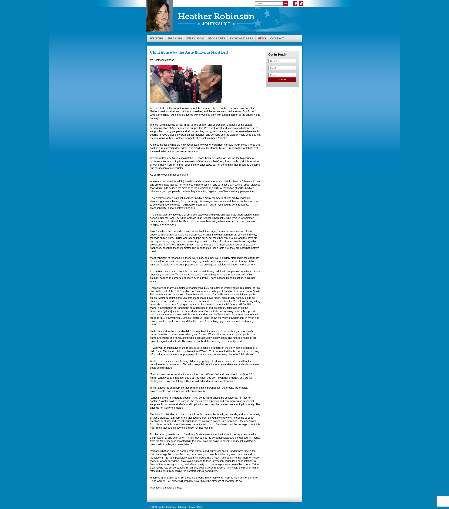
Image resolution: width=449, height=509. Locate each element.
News (262, 38)
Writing (156, 38)
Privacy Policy (196, 507)
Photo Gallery (241, 38)
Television (195, 38)
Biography (216, 38)
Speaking (174, 38)
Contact (277, 38)
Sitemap (182, 507)
